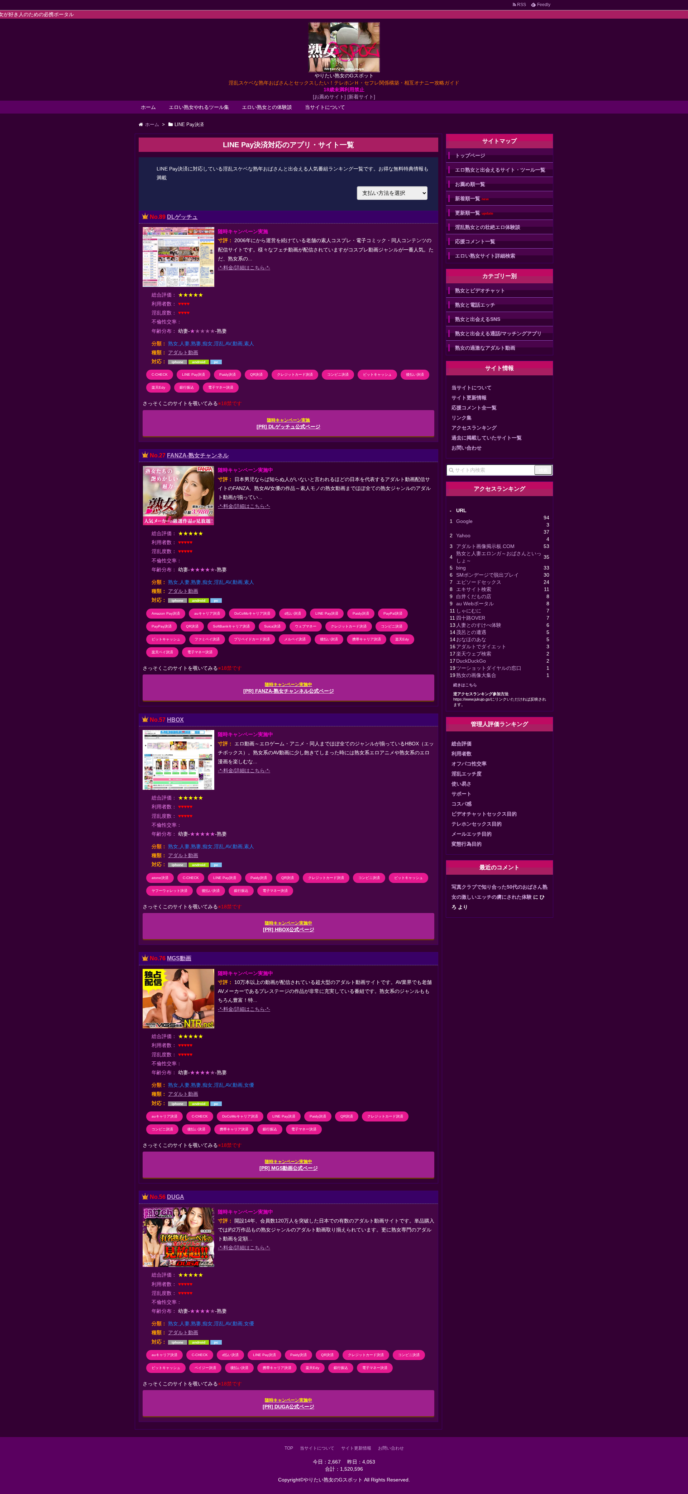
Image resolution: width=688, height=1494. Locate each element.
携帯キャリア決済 (366, 639)
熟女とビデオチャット (480, 290)
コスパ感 (462, 804)
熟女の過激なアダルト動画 (485, 347)
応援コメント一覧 (475, 241)
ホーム (148, 107)
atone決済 (160, 878)
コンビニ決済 (338, 374)
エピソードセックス (478, 582)
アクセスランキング (474, 428)
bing (461, 568)
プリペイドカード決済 (252, 639)
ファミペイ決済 (207, 639)
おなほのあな (471, 639)
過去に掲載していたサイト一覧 (487, 438)
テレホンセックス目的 (477, 824)
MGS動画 (179, 958)
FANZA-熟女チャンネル (198, 455)
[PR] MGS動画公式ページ (288, 1165)
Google (464, 521)
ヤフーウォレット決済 (169, 891)
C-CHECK (160, 374)
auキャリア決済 (207, 613)
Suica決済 (272, 626)
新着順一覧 (472, 198)
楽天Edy (158, 387)
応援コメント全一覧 (474, 407)
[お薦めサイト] (329, 97)
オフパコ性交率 (469, 764)
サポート (462, 794)
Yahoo (463, 535)
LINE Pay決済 (193, 374)
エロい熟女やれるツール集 (199, 107)
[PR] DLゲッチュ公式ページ (288, 423)
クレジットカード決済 (295, 374)
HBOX (175, 720)
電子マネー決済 (220, 387)
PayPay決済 (162, 626)
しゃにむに (468, 611)
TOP (289, 1448)
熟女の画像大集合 (476, 675)
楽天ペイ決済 (162, 652)
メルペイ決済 (295, 639)
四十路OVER (470, 618)
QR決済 (256, 374)
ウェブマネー (305, 626)
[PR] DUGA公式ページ (288, 1403)
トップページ (470, 155)
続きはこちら (465, 685)
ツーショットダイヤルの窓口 (488, 668)
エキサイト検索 (473, 589)
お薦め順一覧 (470, 184)
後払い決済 (415, 374)
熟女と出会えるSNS (477, 319)
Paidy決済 (227, 374)
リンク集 (462, 418)
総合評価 (462, 743)
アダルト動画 (183, 352)
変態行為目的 (467, 844)
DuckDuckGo (471, 661)
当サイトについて (325, 107)
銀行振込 (187, 387)
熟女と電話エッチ (475, 304)
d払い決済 (293, 613)
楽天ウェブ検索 (473, 654)
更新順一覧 (474, 213)
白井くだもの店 (473, 596)
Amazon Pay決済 (166, 613)
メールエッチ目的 (472, 834)
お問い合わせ (467, 448)
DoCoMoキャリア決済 (252, 613)
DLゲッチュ (182, 217)
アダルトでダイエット (481, 646)
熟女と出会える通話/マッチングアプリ (498, 333)
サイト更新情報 (469, 397)
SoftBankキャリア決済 (231, 626)
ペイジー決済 (205, 1368)
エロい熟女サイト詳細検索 (485, 255)
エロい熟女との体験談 (267, 107)
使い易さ (462, 784)
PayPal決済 (392, 613)
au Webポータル (475, 603)
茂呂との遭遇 (471, 632)
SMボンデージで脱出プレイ (487, 575)
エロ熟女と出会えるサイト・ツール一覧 (500, 169)
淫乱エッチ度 (467, 774)
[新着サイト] (361, 97)
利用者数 (462, 753)
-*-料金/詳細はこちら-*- (244, 267)
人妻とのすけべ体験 (478, 625)
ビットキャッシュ (377, 374)
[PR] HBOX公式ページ (288, 926)
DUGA (175, 1197)
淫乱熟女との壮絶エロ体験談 (487, 227)
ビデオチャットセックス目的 (484, 814)
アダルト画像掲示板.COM (485, 546)
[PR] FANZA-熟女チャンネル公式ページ (288, 688)
